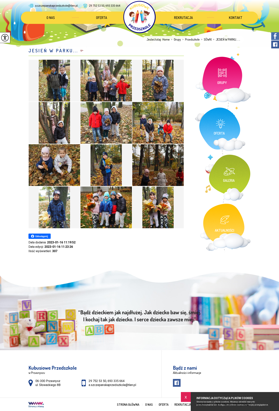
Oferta (101, 18)
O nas (50, 18)
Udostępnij (41, 236)
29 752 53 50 (97, 381)
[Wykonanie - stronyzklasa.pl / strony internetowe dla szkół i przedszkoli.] (36, 405)
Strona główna (128, 404)
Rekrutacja (183, 18)
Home (166, 39)
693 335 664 (116, 381)
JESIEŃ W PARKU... (53, 50)
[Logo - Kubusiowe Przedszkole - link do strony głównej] (139, 17)
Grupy (176, 39)
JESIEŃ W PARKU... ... (226, 39)
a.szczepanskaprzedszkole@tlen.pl (56, 5)
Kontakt (235, 18)
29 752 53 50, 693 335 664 (104, 5)
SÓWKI (206, 39)
